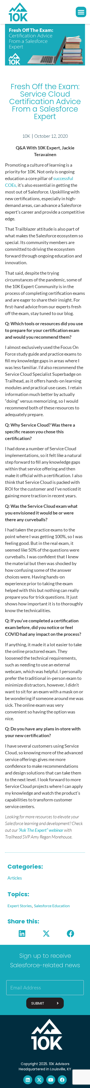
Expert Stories (20, 905)
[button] (81, 12)
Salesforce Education (52, 905)
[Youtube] (50, 1079)
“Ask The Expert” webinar (40, 830)
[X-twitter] (39, 1079)
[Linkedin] (27, 1079)
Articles (15, 878)
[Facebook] (62, 1079)
